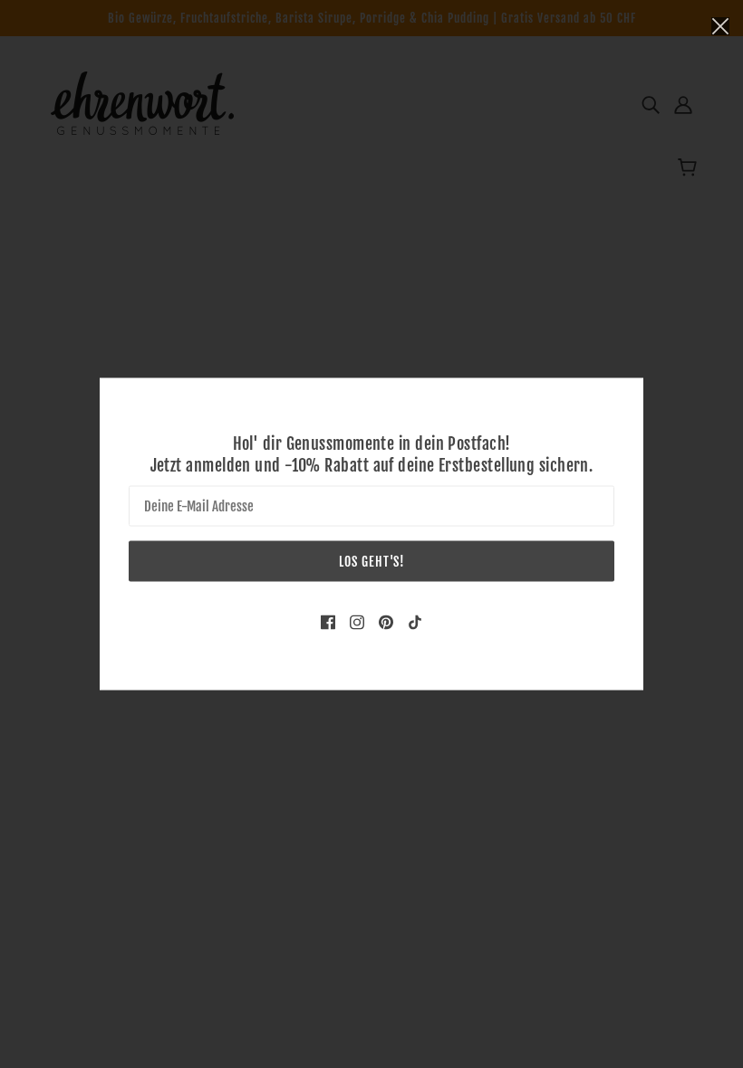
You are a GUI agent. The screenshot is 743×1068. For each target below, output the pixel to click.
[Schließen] (720, 24)
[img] (328, 622)
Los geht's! (372, 561)
